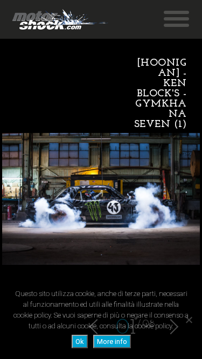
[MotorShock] (60, 19)
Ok (79, 341)
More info (112, 341)
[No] (188, 319)
